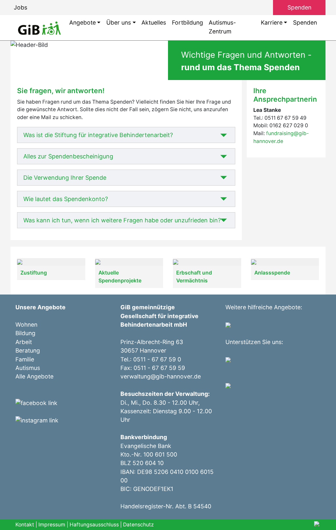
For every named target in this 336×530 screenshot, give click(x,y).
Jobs (20, 7)
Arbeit (23, 341)
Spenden (299, 7)
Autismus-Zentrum (222, 26)
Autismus (27, 367)
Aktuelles (153, 22)
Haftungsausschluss (94, 524)
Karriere (272, 22)
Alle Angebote (34, 376)
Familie (24, 359)
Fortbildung (187, 22)
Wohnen (26, 324)
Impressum (51, 524)
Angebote (82, 22)
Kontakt (24, 524)
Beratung (27, 350)
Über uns (118, 22)
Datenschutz (138, 524)
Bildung (25, 333)
